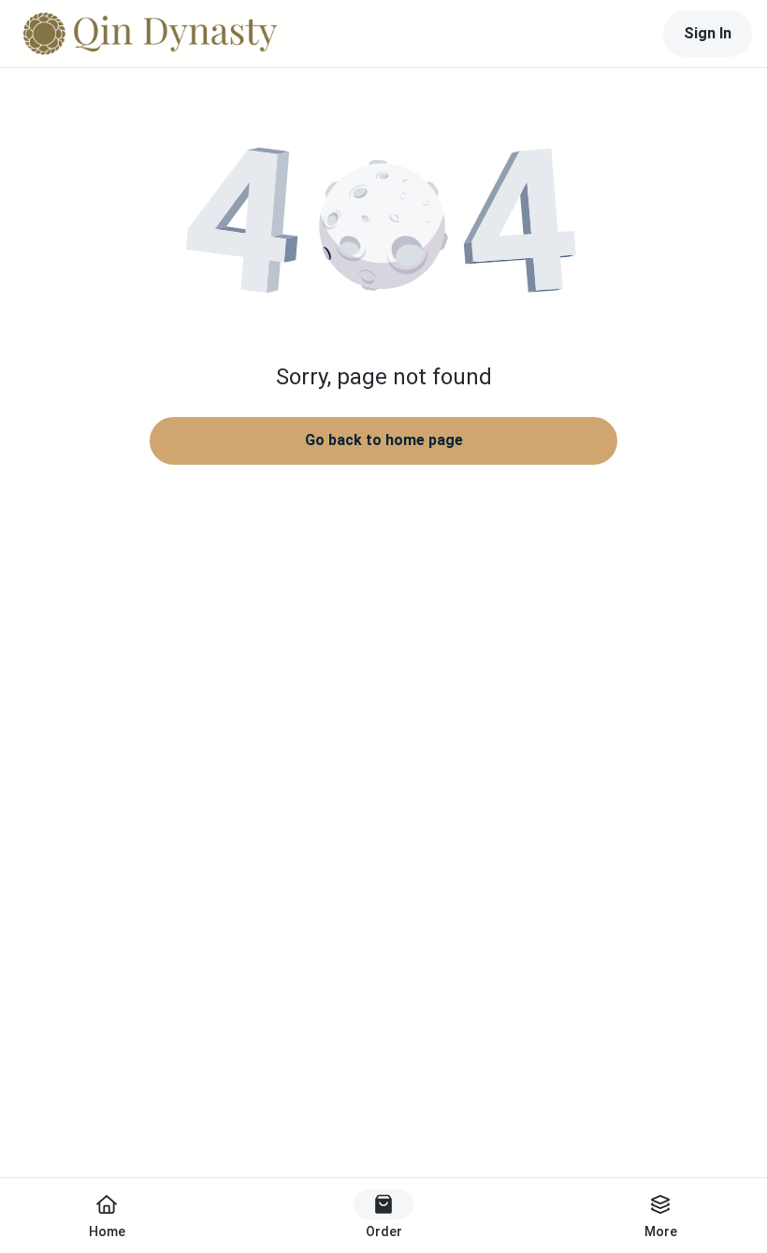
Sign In (707, 33)
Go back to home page (384, 440)
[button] (383, 224)
